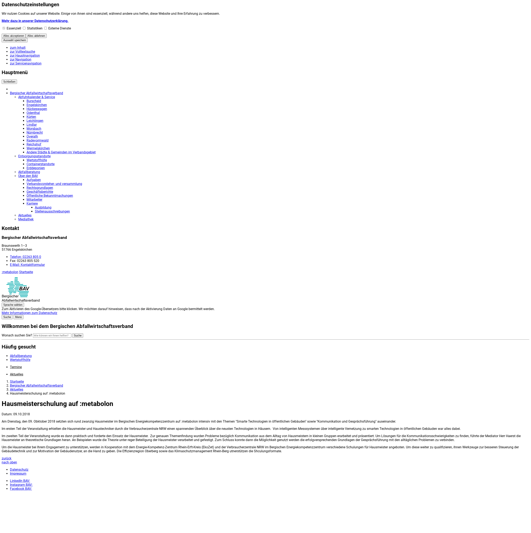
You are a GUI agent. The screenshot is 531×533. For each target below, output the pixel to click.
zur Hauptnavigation (25, 55)
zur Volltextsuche (22, 52)
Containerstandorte (41, 164)
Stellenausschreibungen (52, 211)
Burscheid (34, 101)
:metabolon (10, 272)
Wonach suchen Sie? (17, 335)
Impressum (18, 474)
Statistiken (35, 28)
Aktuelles (25, 215)
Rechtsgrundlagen (40, 188)
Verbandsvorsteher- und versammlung (54, 184)
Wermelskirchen (38, 148)
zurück (6, 458)
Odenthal (33, 113)
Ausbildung (43, 207)
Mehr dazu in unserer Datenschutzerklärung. (35, 21)
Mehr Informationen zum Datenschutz (29, 313)
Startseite (26, 272)
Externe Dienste (59, 28)
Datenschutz (19, 470)
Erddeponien (36, 168)
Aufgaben (34, 180)
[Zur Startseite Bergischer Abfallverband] (21, 301)
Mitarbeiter (34, 200)
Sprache (12, 304)
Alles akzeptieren (13, 35)
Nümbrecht (35, 132)
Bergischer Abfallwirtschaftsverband (36, 93)
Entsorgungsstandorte (34, 156)
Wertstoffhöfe (37, 160)
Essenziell (14, 28)
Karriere (32, 203)
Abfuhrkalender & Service (36, 97)
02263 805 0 (25, 257)
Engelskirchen (37, 105)
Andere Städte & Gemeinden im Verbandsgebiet (61, 152)
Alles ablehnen (36, 35)
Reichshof (34, 144)
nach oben (9, 462)
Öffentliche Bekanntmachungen (50, 196)
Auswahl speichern (14, 40)
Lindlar (32, 125)
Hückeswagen (37, 109)
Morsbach (34, 129)
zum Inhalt (18, 48)
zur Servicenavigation (25, 63)
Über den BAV (28, 176)
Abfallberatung (29, 172)
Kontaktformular (27, 265)
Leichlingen (35, 121)
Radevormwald (38, 140)
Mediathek (26, 219)
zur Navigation (20, 59)
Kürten (31, 117)
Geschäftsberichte (40, 192)
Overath (32, 136)
